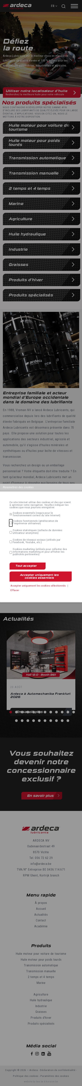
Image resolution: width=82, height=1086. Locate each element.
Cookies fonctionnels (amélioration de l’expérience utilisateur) (35, 522)
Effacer (14, 590)
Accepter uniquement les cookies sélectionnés (38, 585)
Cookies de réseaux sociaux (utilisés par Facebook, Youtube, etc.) (36, 541)
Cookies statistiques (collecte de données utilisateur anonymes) (37, 531)
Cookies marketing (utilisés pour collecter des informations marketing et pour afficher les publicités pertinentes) (40, 552)
